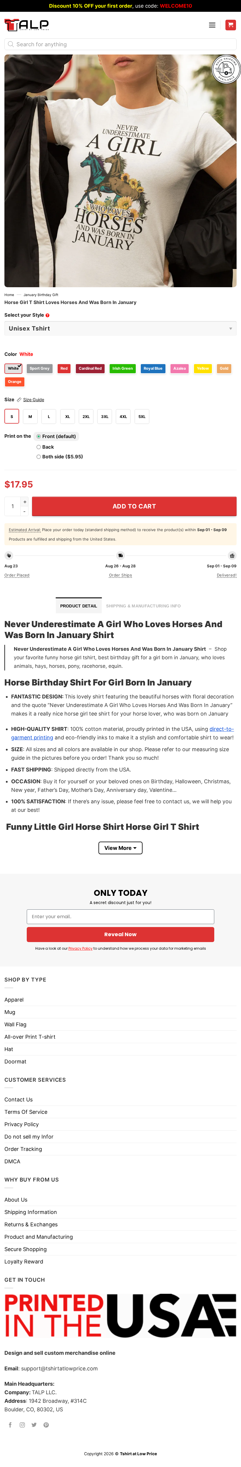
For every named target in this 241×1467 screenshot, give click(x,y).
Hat (8, 1049)
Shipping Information (30, 1212)
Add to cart (134, 506)
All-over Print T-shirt (30, 1037)
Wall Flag (15, 1024)
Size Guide (33, 399)
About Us (15, 1200)
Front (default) (59, 436)
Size (24, 399)
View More (118, 848)
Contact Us (18, 1099)
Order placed (17, 575)
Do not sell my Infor (28, 1137)
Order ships (120, 575)
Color (10, 354)
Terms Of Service (25, 1112)
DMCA (12, 1161)
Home (9, 295)
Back (48, 447)
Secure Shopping (25, 1249)
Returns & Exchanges (31, 1224)
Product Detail (79, 606)
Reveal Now (120, 934)
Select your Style (26, 315)
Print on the (17, 436)
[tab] (79, 605)
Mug (9, 1012)
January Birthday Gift (41, 295)
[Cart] (230, 25)
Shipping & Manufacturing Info (143, 606)
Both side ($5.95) (62, 457)
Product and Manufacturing (38, 1237)
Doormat (15, 1061)
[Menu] (212, 25)
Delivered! (227, 575)
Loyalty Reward (23, 1261)
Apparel (14, 1000)
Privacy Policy (80, 948)
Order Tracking (23, 1149)
